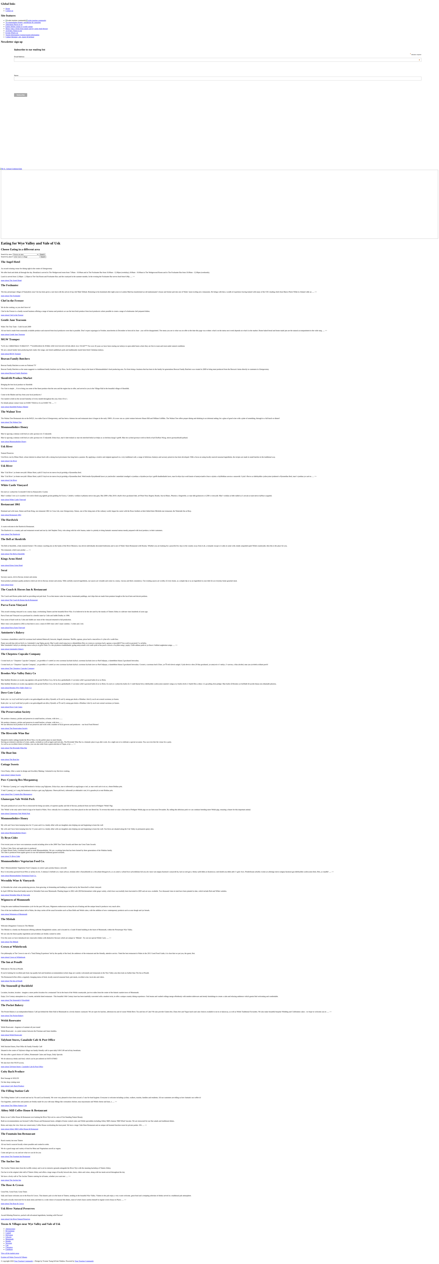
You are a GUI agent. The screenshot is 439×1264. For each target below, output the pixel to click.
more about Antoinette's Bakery (12, 649)
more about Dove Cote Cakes (11, 707)
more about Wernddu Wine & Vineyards (15, 895)
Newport (8, 1243)
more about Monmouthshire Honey (13, 442)
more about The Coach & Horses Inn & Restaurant (19, 600)
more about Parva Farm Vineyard (13, 628)
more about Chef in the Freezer (12, 315)
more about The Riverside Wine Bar (14, 748)
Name (16, 75)
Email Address (217, 57)
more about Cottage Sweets (11, 775)
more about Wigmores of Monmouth (14, 914)
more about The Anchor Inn (11, 1180)
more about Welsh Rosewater (11, 1035)
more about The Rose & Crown (12, 1204)
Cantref (8, 1233)
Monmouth (9, 1239)
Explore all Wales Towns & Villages (14, 1257)
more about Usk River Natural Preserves (15, 1219)
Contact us (9, 11)
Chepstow (9, 1247)
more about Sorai (7, 585)
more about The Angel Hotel (11, 280)
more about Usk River (9, 461)
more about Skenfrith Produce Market (14, 407)
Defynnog (9, 1235)
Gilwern (8, 1237)
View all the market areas (10, 1253)
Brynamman (9, 1231)
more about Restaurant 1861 (11, 515)
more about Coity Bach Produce (12, 1086)
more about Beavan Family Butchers (14, 373)
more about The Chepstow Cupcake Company (18, 668)
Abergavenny (10, 1229)
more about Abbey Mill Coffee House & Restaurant (19, 1129)
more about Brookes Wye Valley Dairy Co (16, 688)
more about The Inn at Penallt (11, 981)
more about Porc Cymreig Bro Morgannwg (16, 794)
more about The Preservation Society (14, 728)
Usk (6, 1245)
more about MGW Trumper (11, 354)
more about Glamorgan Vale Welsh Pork (15, 813)
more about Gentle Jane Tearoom (13, 334)
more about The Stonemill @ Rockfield (15, 1000)
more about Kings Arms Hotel (12, 565)
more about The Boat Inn (10, 759)
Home (7, 9)
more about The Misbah (9, 942)
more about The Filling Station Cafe (14, 1106)
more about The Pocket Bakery (12, 1016)
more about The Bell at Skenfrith (13, 554)
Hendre (8, 1241)
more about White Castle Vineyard (13, 500)
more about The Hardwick (10, 534)
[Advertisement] (8, 204)
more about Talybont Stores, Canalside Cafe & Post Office (22, 1067)
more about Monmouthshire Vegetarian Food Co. (18, 876)
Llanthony (9, 1249)
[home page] (36, 20)
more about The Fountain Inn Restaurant (15, 1156)
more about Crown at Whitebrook (13, 957)
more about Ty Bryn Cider (10, 856)
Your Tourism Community (23, 1261)
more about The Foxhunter (10, 296)
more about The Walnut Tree (11, 422)
